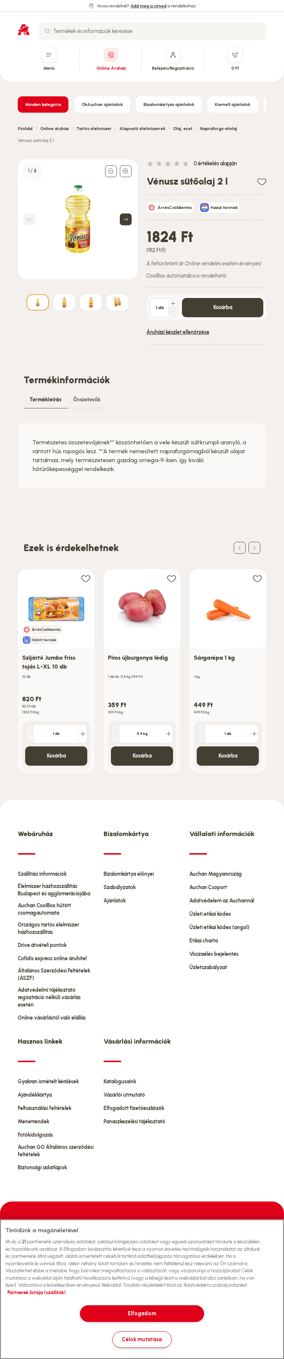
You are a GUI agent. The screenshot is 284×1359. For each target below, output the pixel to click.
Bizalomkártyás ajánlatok (168, 104)
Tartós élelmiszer (94, 128)
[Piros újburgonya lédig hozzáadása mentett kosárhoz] (171, 578)
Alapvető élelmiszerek (142, 128)
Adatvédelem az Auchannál (221, 901)
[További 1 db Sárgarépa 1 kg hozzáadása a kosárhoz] (254, 734)
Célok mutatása (142, 1339)
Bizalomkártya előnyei (129, 874)
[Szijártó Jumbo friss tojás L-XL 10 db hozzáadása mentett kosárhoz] (85, 578)
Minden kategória (43, 104)
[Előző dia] (240, 548)
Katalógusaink (120, 1081)
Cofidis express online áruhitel (52, 958)
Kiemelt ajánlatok (232, 104)
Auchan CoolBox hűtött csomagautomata (44, 909)
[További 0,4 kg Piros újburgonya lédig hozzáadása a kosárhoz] (169, 734)
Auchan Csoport (208, 887)
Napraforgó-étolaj (218, 128)
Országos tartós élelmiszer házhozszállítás (48, 928)
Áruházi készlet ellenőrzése (177, 332)
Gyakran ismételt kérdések (48, 1081)
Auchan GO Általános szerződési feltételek (56, 1151)
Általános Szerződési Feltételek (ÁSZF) (54, 974)
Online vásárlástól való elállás (52, 1018)
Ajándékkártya (35, 1095)
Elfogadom (142, 1313)
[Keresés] (47, 31)
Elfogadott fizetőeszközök (134, 1108)
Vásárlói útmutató (124, 1095)
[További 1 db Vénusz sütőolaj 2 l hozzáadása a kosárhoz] (173, 303)
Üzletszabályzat (208, 967)
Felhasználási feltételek (44, 1108)
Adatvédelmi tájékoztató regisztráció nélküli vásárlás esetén (49, 997)
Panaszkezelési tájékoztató (134, 1121)
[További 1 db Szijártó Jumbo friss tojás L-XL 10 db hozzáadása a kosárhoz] (83, 734)
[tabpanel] (142, 455)
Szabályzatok (120, 887)
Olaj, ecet (182, 128)
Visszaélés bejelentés (214, 954)
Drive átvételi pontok (42, 945)
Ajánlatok (115, 901)
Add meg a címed (148, 6)
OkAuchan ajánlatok (102, 104)
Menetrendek (33, 1121)
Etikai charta (203, 941)
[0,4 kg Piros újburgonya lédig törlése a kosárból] (115, 734)
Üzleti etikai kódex (210, 914)
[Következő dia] (254, 548)
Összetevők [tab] (87, 400)
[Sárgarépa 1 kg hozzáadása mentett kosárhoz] (257, 578)
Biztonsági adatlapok (42, 1167)
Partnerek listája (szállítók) (36, 1292)
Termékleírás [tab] (45, 400)
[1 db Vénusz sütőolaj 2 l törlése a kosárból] (173, 312)
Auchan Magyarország (215, 874)
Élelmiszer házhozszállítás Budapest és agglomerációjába (54, 890)
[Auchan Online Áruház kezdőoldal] (24, 30)
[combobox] (152, 31)
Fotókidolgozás (35, 1135)
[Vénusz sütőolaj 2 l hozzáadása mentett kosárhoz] (261, 181)
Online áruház (54, 128)
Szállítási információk (42, 874)
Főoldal (25, 128)
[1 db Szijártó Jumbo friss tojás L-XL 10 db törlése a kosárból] (30, 734)
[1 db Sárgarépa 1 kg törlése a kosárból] (201, 734)
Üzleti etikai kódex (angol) (219, 927)
